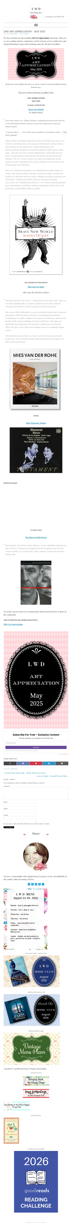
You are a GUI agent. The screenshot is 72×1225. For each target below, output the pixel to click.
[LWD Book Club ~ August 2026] (32, 988)
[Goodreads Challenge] (36, 1182)
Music (16, 769)
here (39, 87)
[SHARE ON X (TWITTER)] (10, 763)
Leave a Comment (24, 33)
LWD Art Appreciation (13, 624)
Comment (7, 786)
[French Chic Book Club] (32, 1027)
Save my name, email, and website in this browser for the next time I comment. (27, 824)
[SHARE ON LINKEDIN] (48, 763)
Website (6, 815)
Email (6, 808)
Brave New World (36, 109)
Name (6, 802)
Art (10, 769)
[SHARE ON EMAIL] (61, 763)
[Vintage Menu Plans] (32, 1065)
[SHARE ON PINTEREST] (36, 763)
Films (13, 769)
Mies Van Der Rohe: (36, 286)
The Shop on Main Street (36, 537)
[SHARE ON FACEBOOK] (23, 763)
